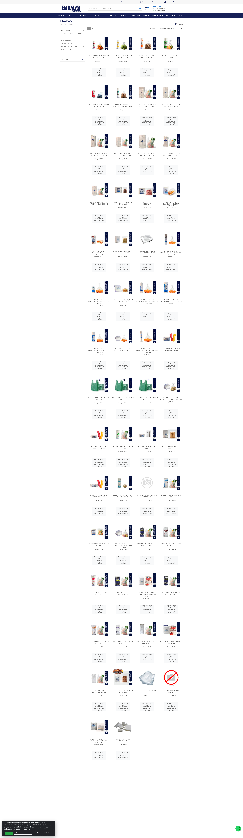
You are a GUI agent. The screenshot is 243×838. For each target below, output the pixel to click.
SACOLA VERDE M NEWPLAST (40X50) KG (123, 398)
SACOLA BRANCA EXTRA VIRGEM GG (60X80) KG (123, 154)
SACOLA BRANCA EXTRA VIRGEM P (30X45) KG (99, 154)
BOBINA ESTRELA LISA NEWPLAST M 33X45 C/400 (123, 349)
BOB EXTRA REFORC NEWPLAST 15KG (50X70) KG (123, 105)
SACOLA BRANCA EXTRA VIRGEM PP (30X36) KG (171, 154)
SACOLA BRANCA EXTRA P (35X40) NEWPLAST (99, 691)
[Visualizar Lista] (92, 28)
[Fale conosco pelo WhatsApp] (238, 828)
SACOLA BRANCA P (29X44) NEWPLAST (99, 593)
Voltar (179, 24)
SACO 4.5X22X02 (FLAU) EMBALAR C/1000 (99, 447)
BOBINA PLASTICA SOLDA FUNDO (71, 37)
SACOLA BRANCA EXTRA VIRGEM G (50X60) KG (171, 105)
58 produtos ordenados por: (159, 29)
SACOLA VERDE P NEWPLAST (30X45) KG (147, 398)
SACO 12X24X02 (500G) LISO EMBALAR (147, 203)
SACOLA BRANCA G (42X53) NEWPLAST (99, 642)
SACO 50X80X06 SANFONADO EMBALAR (171, 642)
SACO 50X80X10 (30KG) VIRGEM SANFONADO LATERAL (147, 253)
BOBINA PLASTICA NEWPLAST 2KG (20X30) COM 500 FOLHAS (99, 301)
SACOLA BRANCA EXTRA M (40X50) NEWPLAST (147, 545)
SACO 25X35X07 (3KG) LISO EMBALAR (147, 496)
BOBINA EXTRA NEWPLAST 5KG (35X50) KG (123, 57)
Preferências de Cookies (43, 833)
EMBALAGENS (66, 30)
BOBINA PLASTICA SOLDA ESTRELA (71, 33)
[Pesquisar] (140, 9)
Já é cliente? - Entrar (130, 2)
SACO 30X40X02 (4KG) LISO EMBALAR (171, 447)
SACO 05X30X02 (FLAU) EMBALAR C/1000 (98, 496)
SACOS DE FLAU (66, 49)
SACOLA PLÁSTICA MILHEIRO (69, 46)
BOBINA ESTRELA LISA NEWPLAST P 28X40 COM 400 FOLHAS (123, 545)
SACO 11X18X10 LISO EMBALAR (147, 690)
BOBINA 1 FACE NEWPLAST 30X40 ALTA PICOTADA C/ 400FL (123, 497)
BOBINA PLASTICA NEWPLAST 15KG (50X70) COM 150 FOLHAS (147, 350)
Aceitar (9, 833)
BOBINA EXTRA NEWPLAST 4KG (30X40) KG (99, 57)
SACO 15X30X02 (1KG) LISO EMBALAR (123, 203)
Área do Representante (175, 2)
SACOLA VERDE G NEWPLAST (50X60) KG (99, 398)
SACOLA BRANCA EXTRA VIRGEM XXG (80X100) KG (99, 203)
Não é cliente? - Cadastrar (152, 2)
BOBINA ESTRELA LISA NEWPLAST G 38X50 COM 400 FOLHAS (171, 399)
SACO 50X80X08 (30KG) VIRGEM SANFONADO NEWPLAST (98, 741)
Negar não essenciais (23, 833)
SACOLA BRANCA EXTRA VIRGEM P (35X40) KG (147, 154)
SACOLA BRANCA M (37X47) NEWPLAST (171, 496)
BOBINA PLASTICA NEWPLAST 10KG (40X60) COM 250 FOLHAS (171, 253)
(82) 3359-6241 (160, 10)
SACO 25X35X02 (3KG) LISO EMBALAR (123, 301)
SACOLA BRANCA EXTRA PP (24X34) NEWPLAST (171, 593)
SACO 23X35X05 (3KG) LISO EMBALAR (123, 691)
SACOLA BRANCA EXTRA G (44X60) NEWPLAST (123, 593)
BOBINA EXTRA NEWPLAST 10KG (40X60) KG (147, 57)
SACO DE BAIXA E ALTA (68, 40)
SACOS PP (64, 53)
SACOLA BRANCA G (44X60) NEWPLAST (171, 545)
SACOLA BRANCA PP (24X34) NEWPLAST (123, 447)
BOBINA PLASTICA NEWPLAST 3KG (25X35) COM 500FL (171, 301)
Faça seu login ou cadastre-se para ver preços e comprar (99, 72)
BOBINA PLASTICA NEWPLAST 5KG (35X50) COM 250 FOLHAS (147, 301)
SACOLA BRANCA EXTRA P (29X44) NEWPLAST (147, 642)
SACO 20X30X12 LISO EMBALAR (171, 691)
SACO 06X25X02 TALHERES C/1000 (147, 447)
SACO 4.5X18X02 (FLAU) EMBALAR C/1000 (171, 349)
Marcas (65, 59)
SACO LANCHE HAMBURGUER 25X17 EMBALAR (171, 204)
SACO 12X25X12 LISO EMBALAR (123, 740)
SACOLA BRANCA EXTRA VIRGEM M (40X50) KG (147, 105)
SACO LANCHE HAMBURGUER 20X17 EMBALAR (99, 253)
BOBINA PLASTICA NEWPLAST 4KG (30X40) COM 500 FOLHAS (99, 350)
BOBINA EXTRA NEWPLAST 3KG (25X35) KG (171, 57)
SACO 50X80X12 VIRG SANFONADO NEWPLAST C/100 (147, 594)
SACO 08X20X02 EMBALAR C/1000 (99, 545)
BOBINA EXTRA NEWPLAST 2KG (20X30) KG (99, 105)
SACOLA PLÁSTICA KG (67, 43)
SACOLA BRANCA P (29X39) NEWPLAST (123, 642)
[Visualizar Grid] (89, 28)
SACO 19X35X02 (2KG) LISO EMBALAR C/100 (123, 252)
